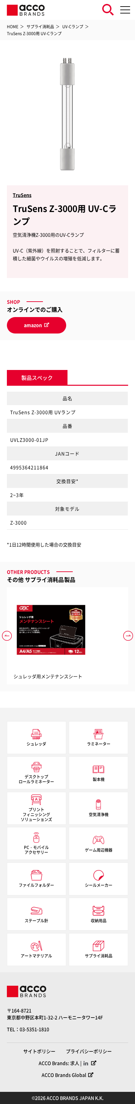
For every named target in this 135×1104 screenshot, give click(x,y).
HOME (12, 26)
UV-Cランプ (72, 26)
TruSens (22, 195)
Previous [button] (7, 636)
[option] (67, 114)
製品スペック (37, 377)
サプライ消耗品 (40, 26)
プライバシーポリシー (89, 1051)
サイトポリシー (39, 1051)
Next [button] (128, 636)
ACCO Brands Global (64, 1074)
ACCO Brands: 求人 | (60, 1063)
